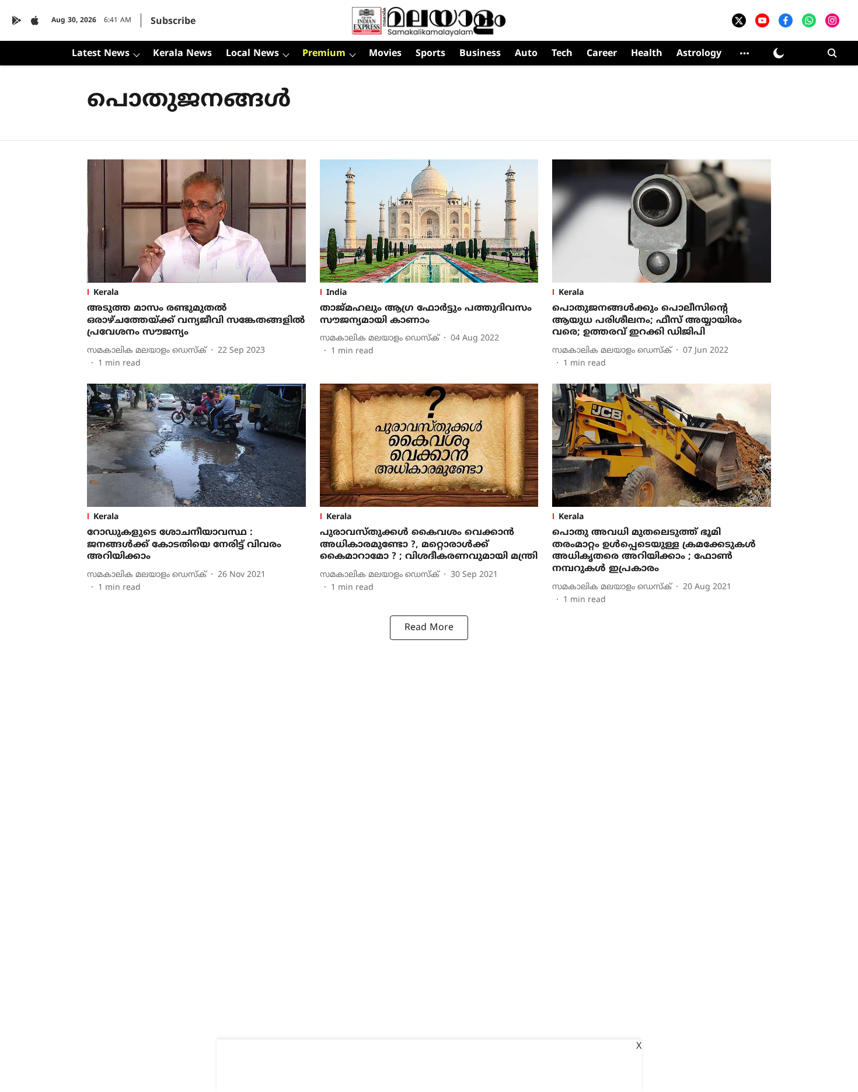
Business (480, 54)
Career (602, 54)
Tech (562, 54)
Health (646, 54)
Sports (430, 54)
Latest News (101, 54)
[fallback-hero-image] (196, 221)
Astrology (698, 54)
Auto (526, 54)
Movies (385, 54)
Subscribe (173, 21)
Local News (252, 54)
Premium (324, 54)
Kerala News (182, 54)
